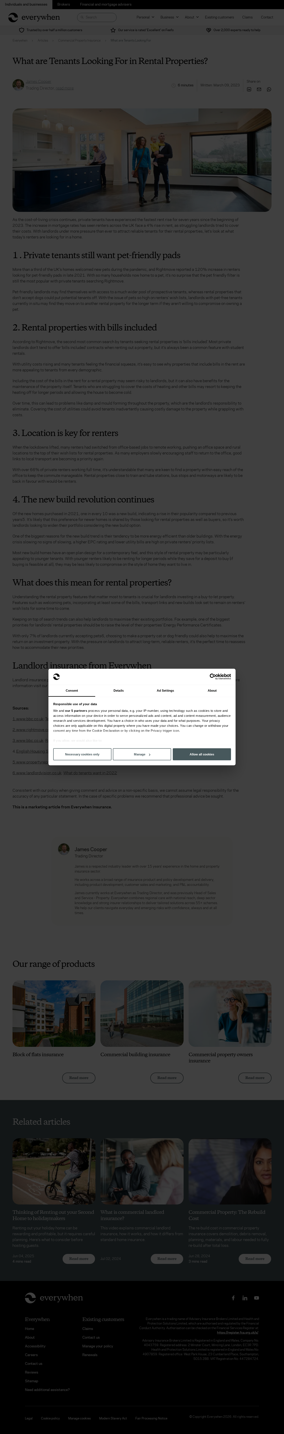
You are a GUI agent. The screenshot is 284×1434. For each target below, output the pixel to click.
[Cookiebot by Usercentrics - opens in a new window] (213, 677)
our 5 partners (76, 710)
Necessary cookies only (82, 754)
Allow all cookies (202, 754)
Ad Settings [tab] (165, 690)
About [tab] (212, 690)
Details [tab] (119, 690)
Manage (139, 754)
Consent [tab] (72, 690)
